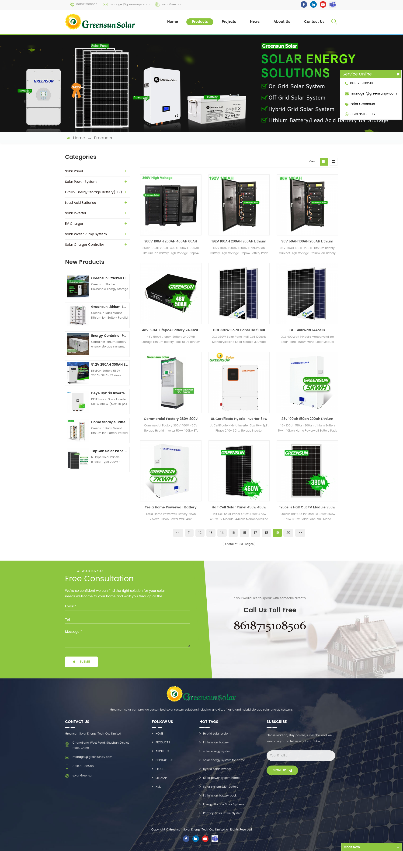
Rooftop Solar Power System (222, 813)
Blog (159, 769)
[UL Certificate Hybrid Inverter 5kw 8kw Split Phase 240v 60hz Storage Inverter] (239, 382)
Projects (229, 22)
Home (172, 22)
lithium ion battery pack (219, 795)
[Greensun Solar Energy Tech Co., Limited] (100, 21)
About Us (282, 22)
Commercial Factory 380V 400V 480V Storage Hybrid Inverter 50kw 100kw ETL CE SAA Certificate (171, 419)
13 (210, 532)
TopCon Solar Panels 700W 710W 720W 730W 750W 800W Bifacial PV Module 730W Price (109, 451)
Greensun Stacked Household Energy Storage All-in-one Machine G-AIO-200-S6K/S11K (109, 278)
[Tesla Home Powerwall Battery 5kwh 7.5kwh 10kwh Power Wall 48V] (170, 471)
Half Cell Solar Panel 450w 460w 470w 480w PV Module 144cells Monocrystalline (239, 507)
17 (255, 532)
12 (200, 532)
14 (222, 532)
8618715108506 (86, 4)
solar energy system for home (224, 760)
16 (244, 532)
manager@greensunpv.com (129, 4)
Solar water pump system (86, 234)
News (255, 22)
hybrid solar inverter (217, 769)
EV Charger (74, 223)
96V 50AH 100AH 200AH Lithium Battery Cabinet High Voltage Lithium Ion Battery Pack (307, 241)
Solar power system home (221, 778)
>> (300, 532)
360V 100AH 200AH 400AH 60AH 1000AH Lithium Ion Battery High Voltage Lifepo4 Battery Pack (170, 241)
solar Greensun (172, 4)
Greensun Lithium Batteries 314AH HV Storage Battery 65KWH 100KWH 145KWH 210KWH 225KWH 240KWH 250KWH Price (109, 307)
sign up (279, 770)
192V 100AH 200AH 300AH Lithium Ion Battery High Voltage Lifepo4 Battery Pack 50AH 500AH (239, 241)
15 (233, 532)
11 (189, 532)
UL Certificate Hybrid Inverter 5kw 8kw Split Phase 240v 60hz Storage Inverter (239, 419)
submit (85, 662)
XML (158, 787)
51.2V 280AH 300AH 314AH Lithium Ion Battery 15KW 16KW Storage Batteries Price (109, 364)
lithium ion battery (216, 742)
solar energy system (217, 751)
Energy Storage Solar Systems (223, 804)
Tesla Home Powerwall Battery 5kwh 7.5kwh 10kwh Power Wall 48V (171, 507)
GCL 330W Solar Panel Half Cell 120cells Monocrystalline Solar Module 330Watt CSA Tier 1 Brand (239, 330)
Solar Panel (74, 171)
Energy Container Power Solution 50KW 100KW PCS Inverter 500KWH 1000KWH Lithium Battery (109, 335)
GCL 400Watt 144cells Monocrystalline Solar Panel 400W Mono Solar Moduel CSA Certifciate (307, 330)
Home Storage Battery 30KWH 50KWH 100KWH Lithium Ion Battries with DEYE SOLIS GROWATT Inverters (109, 422)
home (79, 138)
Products (200, 22)
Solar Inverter (75, 213)
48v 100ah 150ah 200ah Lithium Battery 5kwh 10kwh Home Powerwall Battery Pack (307, 419)
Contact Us (314, 22)
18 (266, 532)
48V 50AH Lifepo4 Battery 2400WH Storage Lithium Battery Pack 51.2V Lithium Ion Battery (171, 330)
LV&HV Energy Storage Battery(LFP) (93, 192)
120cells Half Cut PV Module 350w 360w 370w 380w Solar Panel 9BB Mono (307, 507)
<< (178, 532)
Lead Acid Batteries (80, 202)
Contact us (164, 760)
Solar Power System (81, 181)
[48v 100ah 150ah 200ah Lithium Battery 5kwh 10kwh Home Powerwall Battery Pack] (307, 382)
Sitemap (161, 778)
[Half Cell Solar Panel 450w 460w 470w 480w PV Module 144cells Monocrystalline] (239, 471)
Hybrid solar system (216, 734)
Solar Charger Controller (84, 244)
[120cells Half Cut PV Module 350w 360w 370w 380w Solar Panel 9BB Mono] (307, 471)
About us (162, 751)
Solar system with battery (220, 787)
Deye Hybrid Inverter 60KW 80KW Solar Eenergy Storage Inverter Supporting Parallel (109, 393)
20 (288, 532)
